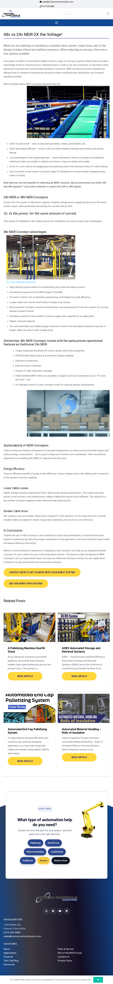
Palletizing (35, 843)
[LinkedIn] (67, 911)
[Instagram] (46, 911)
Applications (10, 952)
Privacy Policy (65, 960)
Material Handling (35, 852)
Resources (9, 964)
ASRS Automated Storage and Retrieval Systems (81, 649)
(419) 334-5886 (12, 932)
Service (43, 860)
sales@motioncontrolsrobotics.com (22, 936)
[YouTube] (60, 911)
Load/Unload (57, 852)
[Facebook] (53, 911)
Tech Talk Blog (11, 960)
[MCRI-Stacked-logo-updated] (11, 13)
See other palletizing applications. (21, 282)
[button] (56, 22)
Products (8, 956)
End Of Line (53, 843)
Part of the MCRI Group (70, 952)
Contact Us (63, 956)
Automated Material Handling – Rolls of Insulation (81, 731)
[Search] (108, 13)
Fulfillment (28, 860)
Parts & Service (65, 949)
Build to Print (60, 860)
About (7, 949)
